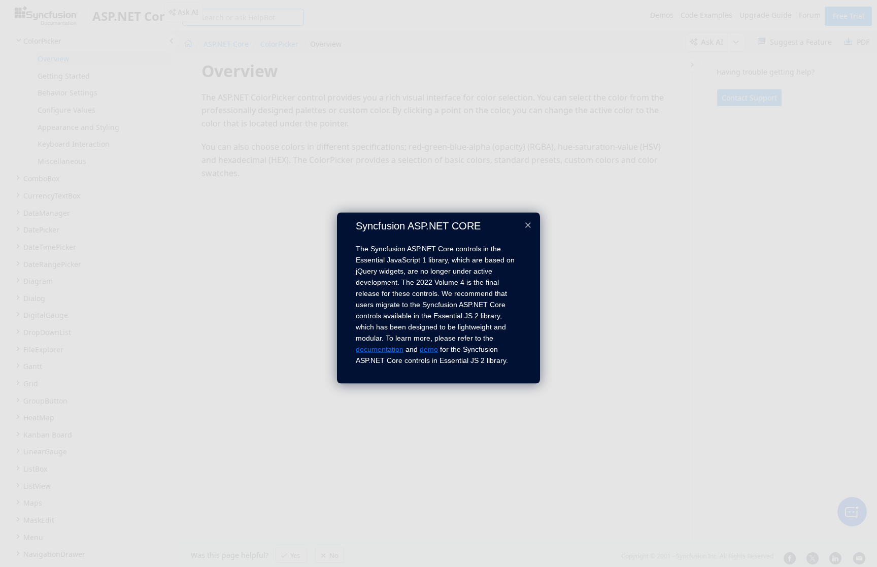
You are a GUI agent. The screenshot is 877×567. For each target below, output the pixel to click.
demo (429, 349)
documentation (379, 349)
